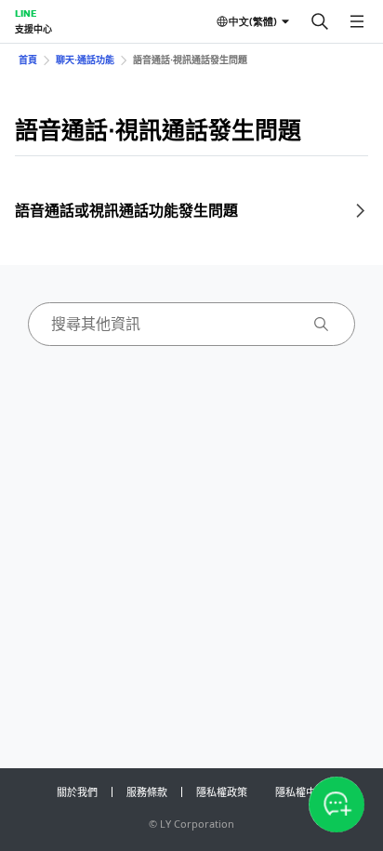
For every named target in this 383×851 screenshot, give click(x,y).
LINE (25, 13)
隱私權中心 (300, 792)
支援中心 (33, 28)
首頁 (28, 59)
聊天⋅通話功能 (85, 59)
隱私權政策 (221, 792)
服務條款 (146, 792)
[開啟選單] (357, 21)
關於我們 (77, 792)
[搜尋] (319, 21)
